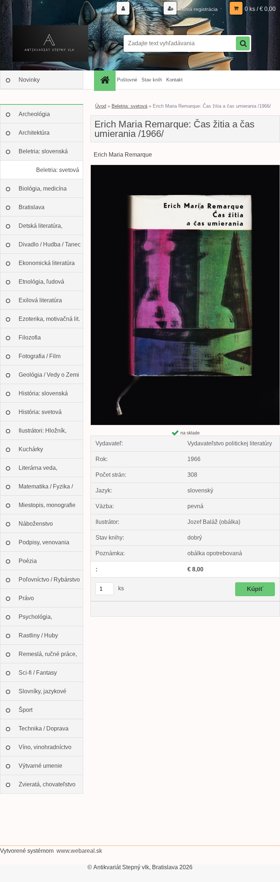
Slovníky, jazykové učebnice (42, 694)
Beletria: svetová (57, 170)
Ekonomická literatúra (47, 263)
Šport (25, 710)
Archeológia (34, 114)
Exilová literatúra (40, 300)
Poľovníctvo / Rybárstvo (49, 579)
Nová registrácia (198, 9)
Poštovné (127, 80)
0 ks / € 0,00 (260, 9)
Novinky (29, 80)
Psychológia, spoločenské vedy (42, 620)
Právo (26, 598)
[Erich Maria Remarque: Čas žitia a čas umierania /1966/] (185, 168)
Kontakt (174, 80)
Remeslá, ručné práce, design (48, 657)
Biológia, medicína (43, 188)
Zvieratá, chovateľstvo (47, 784)
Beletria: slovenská (43, 151)
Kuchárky (31, 449)
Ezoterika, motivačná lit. (49, 319)
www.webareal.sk (79, 851)
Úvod (100, 106)
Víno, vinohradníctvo (45, 747)
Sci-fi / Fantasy (38, 673)
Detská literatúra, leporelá (40, 229)
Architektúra (34, 133)
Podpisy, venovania (44, 542)
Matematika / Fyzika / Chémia (46, 489)
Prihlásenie (146, 9)
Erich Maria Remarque (123, 155)
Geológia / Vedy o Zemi (49, 375)
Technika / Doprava (44, 728)
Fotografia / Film (40, 356)
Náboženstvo (36, 524)
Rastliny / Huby (38, 635)
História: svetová (40, 412)
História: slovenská (43, 393)
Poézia (28, 561)
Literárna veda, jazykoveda (38, 471)
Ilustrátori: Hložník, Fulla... (42, 433)
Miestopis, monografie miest (47, 508)
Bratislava (31, 207)
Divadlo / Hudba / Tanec (50, 244)
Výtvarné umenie (40, 766)
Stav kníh (151, 80)
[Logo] (50, 43)
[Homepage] (106, 79)
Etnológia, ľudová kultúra (41, 285)
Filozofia (30, 337)
